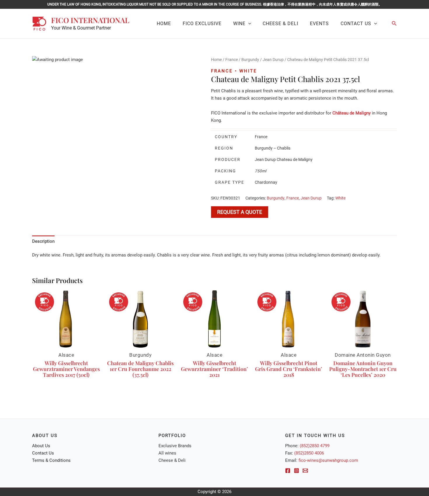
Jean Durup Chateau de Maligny (284, 159)
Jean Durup (273, 59)
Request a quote (239, 212)
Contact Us (43, 453)
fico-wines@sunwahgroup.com (328, 460)
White (340, 198)
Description (43, 241)
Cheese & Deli (172, 460)
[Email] (305, 470)
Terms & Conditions (51, 460)
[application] (248, 23)
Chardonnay (266, 182)
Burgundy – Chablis (272, 148)
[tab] (43, 241)
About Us (41, 445)
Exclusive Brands (174, 445)
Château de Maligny (351, 113)
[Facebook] (287, 470)
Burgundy (250, 59)
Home (216, 59)
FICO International (90, 20)
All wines (167, 453)
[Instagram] (296, 470)
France (231, 59)
